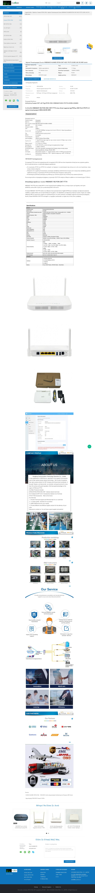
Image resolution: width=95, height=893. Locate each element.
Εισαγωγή (42, 872)
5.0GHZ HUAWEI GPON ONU (32, 795)
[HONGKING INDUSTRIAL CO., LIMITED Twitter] (86, 3)
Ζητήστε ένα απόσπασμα (74, 7)
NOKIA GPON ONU (13, 39)
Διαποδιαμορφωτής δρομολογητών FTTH (13, 61)
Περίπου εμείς (30, 7)
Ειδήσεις (6, 77)
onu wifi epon (13, 27)
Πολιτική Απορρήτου (46, 887)
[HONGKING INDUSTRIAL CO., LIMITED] (6, 100)
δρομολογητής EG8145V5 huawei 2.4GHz (35, 798)
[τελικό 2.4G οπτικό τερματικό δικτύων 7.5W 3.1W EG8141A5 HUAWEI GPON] (39, 817)
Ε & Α (57, 876)
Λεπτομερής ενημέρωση (32, 79)
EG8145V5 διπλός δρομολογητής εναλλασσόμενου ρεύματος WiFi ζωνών (56, 795)
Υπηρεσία (43, 876)
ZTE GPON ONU (13, 35)
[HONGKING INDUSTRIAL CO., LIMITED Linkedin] (90, 3)
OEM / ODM (59, 874)
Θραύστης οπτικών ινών (13, 47)
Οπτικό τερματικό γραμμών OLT (13, 56)
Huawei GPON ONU (13, 20)
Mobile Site (58, 887)
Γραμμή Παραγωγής (61, 872)
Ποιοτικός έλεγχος (52, 7)
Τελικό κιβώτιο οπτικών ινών (13, 43)
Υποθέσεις (7, 80)
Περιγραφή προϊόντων (50, 79)
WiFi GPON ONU (13, 24)
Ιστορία (42, 874)
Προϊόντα (19, 7)
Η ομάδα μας (44, 878)
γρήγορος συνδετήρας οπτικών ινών (13, 51)
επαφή (5, 74)
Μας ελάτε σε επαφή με (62, 7)
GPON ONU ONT (13, 16)
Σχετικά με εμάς (8, 64)
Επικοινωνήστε (58, 58)
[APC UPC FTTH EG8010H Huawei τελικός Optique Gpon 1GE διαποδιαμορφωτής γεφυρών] (74, 817)
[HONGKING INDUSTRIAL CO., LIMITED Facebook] (82, 3)
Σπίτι (8, 7)
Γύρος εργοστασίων (41, 7)
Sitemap (36, 887)
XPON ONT (13, 31)
